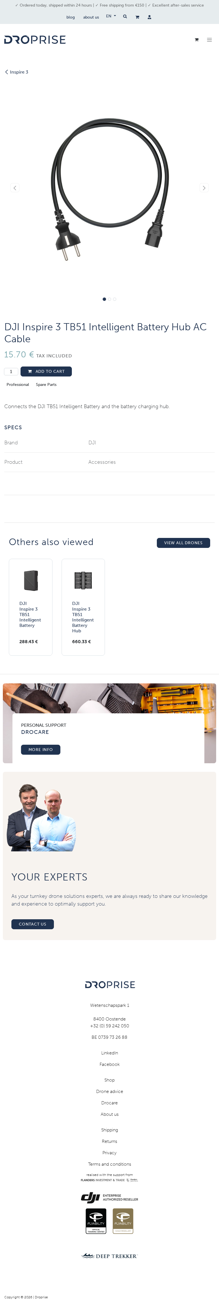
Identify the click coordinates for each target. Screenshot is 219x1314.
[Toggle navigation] (209, 39)
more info (41, 749)
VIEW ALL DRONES (183, 542)
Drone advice (109, 1091)
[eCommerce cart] (137, 17)
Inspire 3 (19, 72)
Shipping (109, 1130)
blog (70, 17)
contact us (32, 924)
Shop (109, 1080)
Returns (109, 1141)
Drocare (109, 1103)
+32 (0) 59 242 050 (109, 1025)
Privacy (109, 1152)
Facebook (110, 1064)
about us (91, 17)
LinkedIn (109, 1053)
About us (110, 1114)
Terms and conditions (109, 1164)
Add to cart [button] (49, 371)
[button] (14, 187)
